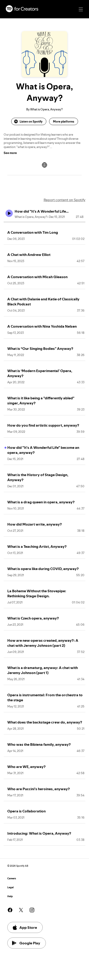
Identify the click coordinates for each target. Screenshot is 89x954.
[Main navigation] (81, 9)
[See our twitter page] (21, 910)
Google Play (29, 943)
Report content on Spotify (64, 199)
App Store (28, 927)
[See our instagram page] (32, 910)
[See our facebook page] (10, 910)
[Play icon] (9, 213)
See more (10, 153)
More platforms (63, 121)
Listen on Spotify (31, 121)
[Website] (44, 165)
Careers (11, 878)
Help (10, 896)
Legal (10, 887)
